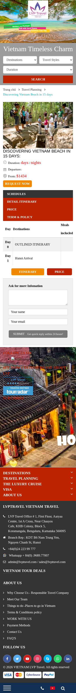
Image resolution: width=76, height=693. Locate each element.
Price (59, 271)
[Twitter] (17, 659)
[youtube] (27, 659)
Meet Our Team (16, 599)
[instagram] (37, 659)
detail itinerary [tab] (22, 201)
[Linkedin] (68, 659)
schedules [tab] (16, 194)
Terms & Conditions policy (24, 612)
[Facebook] (7, 659)
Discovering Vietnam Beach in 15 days (27, 94)
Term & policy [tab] (19, 217)
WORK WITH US (19, 618)
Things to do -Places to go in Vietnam (30, 605)
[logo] (38, 9)
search (38, 79)
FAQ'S (11, 638)
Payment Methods (18, 625)
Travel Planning (32, 89)
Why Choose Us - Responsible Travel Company (37, 592)
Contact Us (13, 631)
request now (17, 183)
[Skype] (48, 659)
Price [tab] (12, 209)
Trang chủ (9, 89)
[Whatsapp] (58, 659)
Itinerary (27, 271)
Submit (38, 334)
